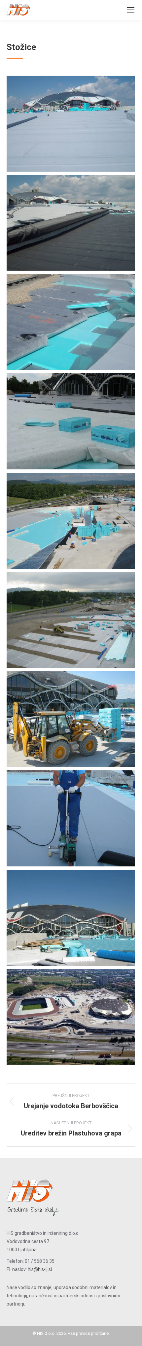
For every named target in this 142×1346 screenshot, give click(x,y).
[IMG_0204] (71, 918)
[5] (71, 421)
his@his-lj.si (40, 1269)
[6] (71, 521)
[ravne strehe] (71, 124)
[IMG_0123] (71, 620)
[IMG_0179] (71, 719)
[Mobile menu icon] (130, 9)
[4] (71, 322)
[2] (71, 223)
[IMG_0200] (71, 818)
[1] (71, 1017)
